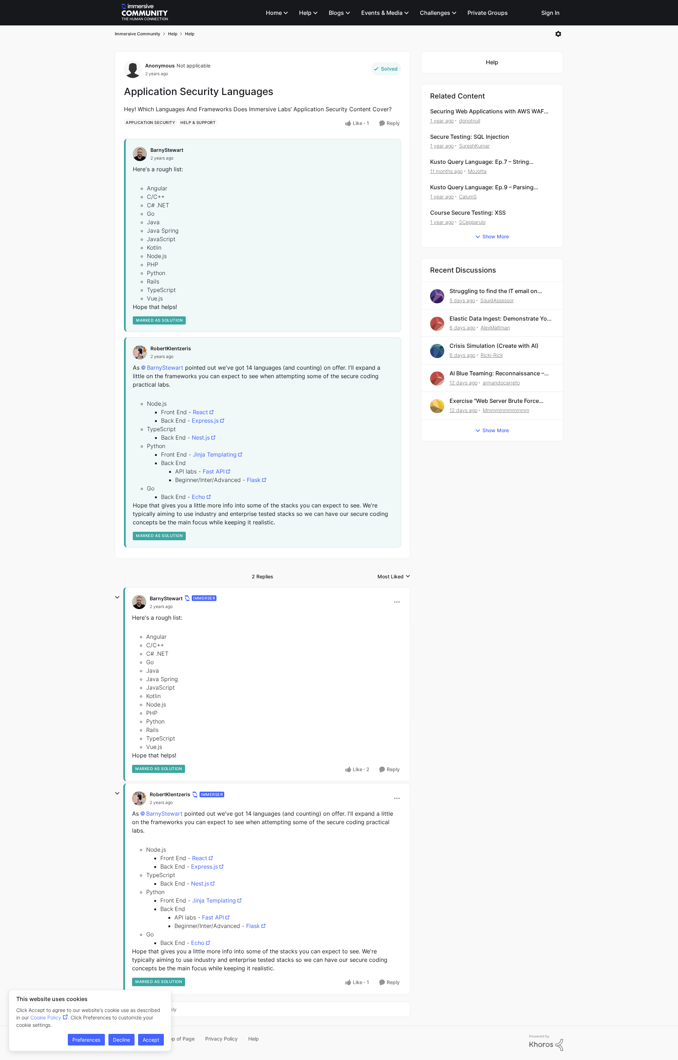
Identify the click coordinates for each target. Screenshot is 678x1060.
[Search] (529, 12)
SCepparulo (472, 222)
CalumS (468, 196)
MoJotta (477, 171)
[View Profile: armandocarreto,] (437, 378)
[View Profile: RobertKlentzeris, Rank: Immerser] (139, 798)
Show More (495, 236)
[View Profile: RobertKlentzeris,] (140, 352)
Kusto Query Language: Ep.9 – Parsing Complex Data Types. (482, 187)
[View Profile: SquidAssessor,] (437, 296)
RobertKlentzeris (170, 348)
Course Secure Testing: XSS (468, 212)
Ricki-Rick (492, 355)
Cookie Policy (45, 1017)
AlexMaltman (495, 327)
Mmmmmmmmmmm (506, 410)
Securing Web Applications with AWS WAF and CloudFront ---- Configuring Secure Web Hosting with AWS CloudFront (490, 111)
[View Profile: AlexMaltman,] (437, 324)
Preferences (86, 1040)
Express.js (205, 420)
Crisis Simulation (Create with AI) (494, 345)
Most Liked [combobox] (393, 576)
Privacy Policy (221, 1039)
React (200, 412)
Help (172, 33)
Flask (254, 479)
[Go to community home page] (145, 12)
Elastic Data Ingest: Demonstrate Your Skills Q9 (501, 318)
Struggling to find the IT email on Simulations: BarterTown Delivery (494, 291)
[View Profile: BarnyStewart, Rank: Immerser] (139, 602)
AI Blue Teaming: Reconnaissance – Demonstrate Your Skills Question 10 (499, 373)
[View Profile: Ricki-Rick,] (437, 351)
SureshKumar (474, 146)
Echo (198, 496)
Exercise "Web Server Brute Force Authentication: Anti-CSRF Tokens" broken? (497, 401)
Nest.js (201, 437)
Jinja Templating (215, 454)
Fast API (214, 471)
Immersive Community (137, 33)
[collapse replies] (117, 597)
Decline (121, 1040)
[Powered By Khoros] (546, 1043)
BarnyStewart (166, 150)
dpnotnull (469, 121)
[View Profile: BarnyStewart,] (140, 154)
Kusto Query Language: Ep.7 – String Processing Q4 (479, 162)
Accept (151, 1040)
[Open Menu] (558, 34)
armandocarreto (501, 383)
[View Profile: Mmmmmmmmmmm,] (437, 406)
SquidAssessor (497, 300)
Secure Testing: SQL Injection (469, 136)
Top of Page (180, 1039)
